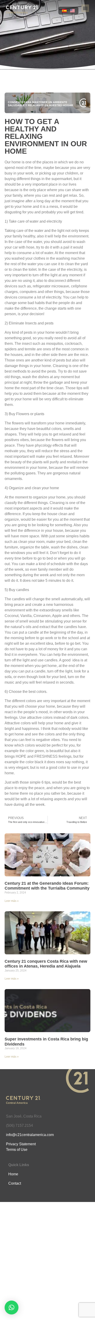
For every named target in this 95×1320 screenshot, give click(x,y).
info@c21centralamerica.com (30, 1135)
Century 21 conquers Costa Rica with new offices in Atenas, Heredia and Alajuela (46, 964)
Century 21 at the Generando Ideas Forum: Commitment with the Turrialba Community (47, 886)
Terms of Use (16, 1150)
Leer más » (12, 901)
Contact (14, 1183)
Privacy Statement (21, 1144)
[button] (85, 8)
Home (13, 1174)
